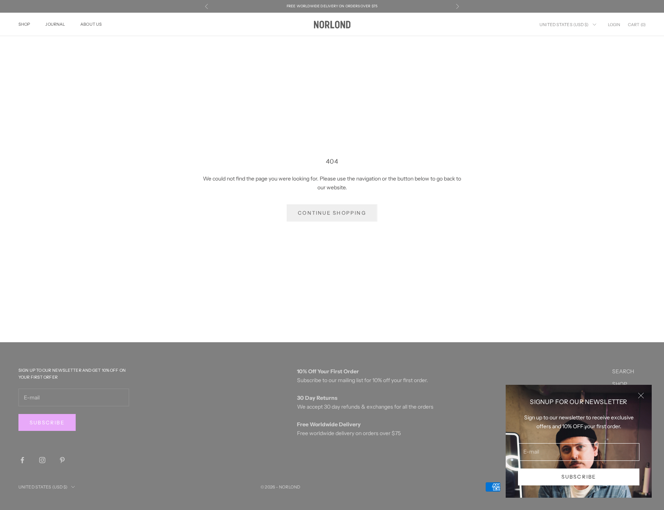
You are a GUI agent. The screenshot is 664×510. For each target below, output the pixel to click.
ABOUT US (91, 24)
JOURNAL (55, 24)
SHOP (24, 24)
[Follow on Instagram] (42, 460)
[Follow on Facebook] (22, 460)
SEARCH (623, 371)
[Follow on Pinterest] (62, 460)
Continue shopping (332, 213)
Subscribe (578, 477)
